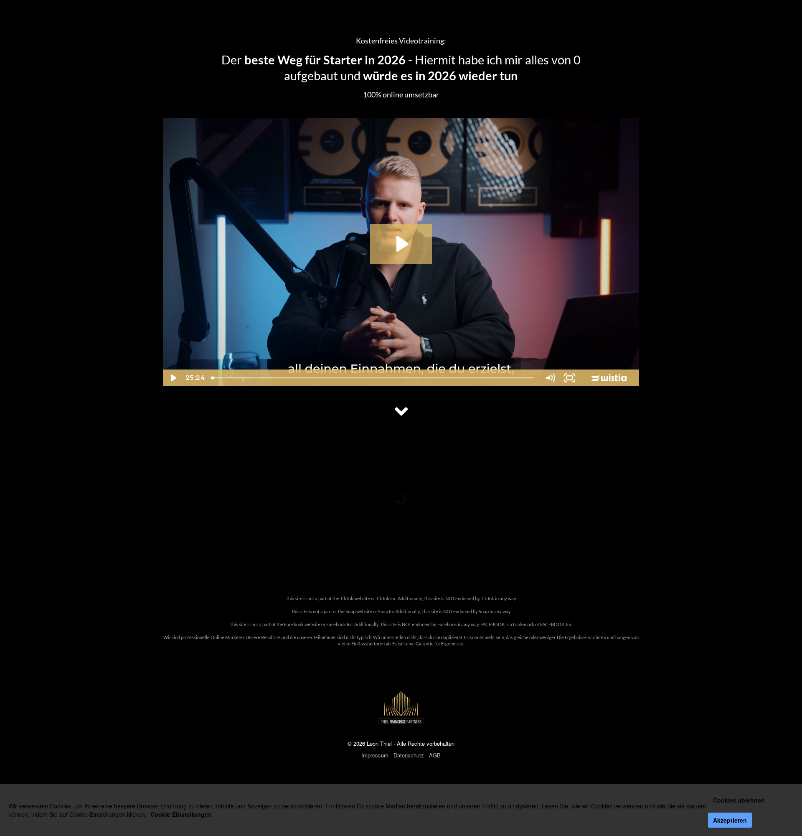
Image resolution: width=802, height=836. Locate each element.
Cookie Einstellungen (181, 814)
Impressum (374, 755)
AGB (435, 755)
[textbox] (401, 627)
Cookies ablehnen (739, 800)
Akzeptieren (730, 820)
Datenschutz (408, 755)
